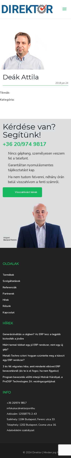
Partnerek (8, 293)
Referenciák (10, 287)
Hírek (6, 300)
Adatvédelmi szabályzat (20, 430)
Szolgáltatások (11, 281)
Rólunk (7, 306)
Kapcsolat (8, 312)
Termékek (8, 275)
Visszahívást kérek (26, 192)
